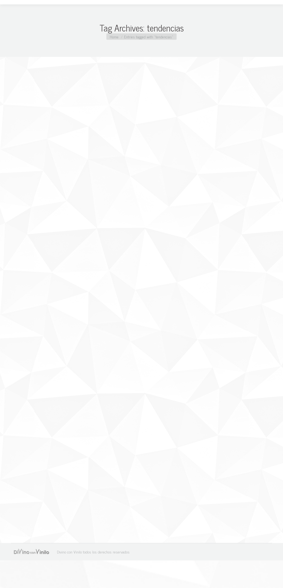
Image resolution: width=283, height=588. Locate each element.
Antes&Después (30, 498)
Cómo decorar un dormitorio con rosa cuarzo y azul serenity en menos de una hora (137, 485)
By (52, 309)
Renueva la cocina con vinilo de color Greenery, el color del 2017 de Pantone (134, 300)
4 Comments (107, 309)
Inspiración (26, 309)
